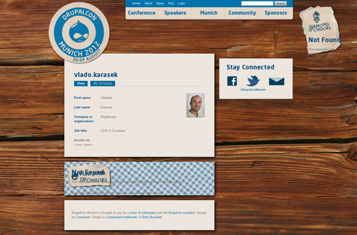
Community (242, 12)
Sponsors (276, 12)
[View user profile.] (195, 105)
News (160, 3)
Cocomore (83, 217)
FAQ (171, 3)
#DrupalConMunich (253, 89)
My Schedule (103, 83)
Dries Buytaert (152, 217)
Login (181, 3)
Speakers (175, 12)
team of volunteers (143, 213)
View (82, 83)
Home (136, 3)
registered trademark (122, 217)
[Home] (84, 33)
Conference (141, 12)
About (148, 3)
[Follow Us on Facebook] (234, 81)
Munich (209, 12)
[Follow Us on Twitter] (255, 81)
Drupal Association (182, 213)
